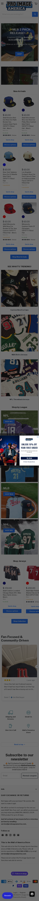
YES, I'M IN (29, 458)
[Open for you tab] (32, 894)
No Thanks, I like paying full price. (29, 461)
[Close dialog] (38, 437)
